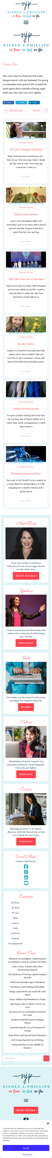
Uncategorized (15, 943)
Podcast (15, 938)
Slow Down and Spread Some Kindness (27, 1035)
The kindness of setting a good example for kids (27, 976)
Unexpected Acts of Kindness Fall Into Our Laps (27, 1013)
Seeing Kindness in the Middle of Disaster (27, 1046)
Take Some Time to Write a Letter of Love (27, 1005)
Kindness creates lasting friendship (27, 986)
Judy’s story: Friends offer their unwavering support (27, 968)
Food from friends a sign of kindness (27, 982)
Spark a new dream (26, 214)
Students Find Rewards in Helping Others (27, 1021)
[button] (48, 1123)
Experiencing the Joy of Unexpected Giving (27, 1029)
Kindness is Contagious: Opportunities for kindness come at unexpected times (27, 960)
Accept (26, 1148)
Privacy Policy (27, 1154)
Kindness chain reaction (26, 473)
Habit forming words (26, 408)
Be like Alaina (26, 344)
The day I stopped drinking (26, 149)
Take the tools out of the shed (26, 279)
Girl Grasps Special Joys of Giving (27, 1039)
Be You (30, 142)
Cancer (15, 923)
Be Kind (15, 907)
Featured (15, 933)
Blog (15, 917)
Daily (15, 928)
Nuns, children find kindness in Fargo (27, 999)
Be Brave (23, 142)
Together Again (10, 64)
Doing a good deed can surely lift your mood (27, 993)
